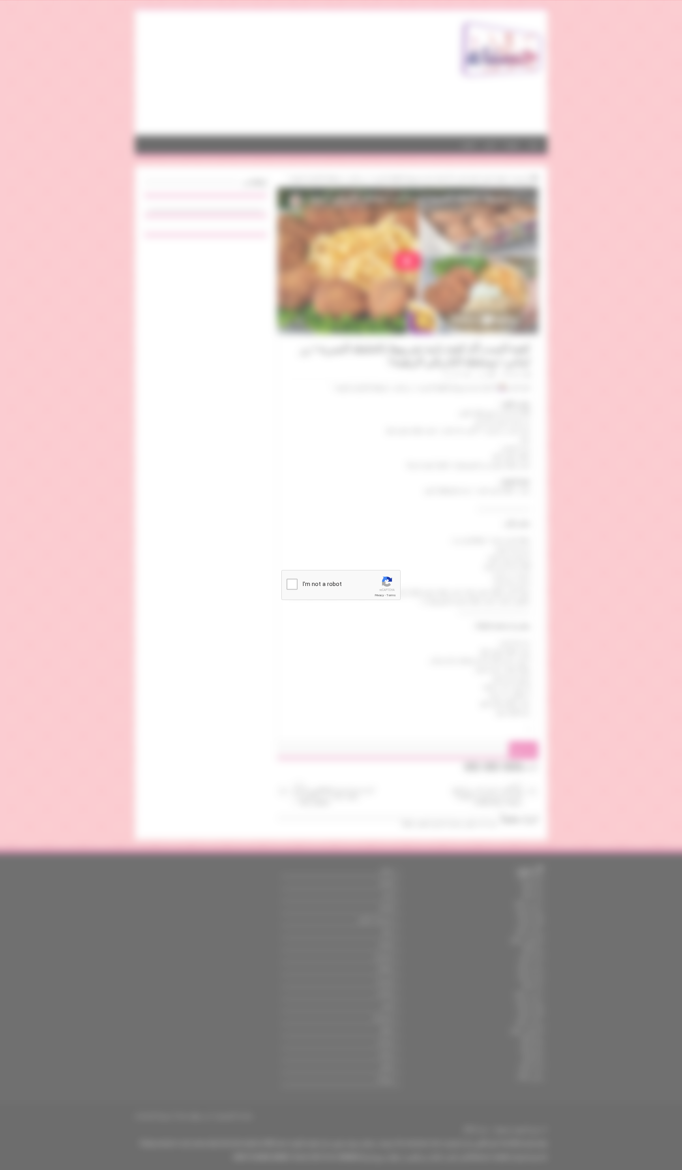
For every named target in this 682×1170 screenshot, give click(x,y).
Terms (391, 595)
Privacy (379, 595)
